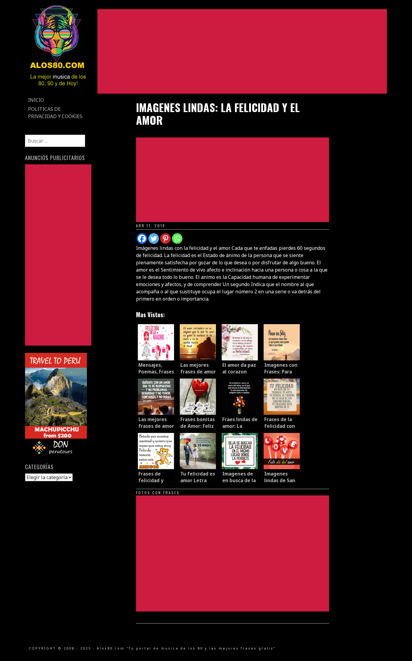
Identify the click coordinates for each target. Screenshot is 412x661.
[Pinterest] (165, 238)
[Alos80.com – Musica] (57, 92)
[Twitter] (153, 238)
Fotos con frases (158, 492)
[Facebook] (142, 238)
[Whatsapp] (177, 238)
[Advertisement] (242, 51)
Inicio (36, 100)
